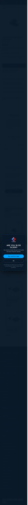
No (13, 260)
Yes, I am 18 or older (13, 256)
